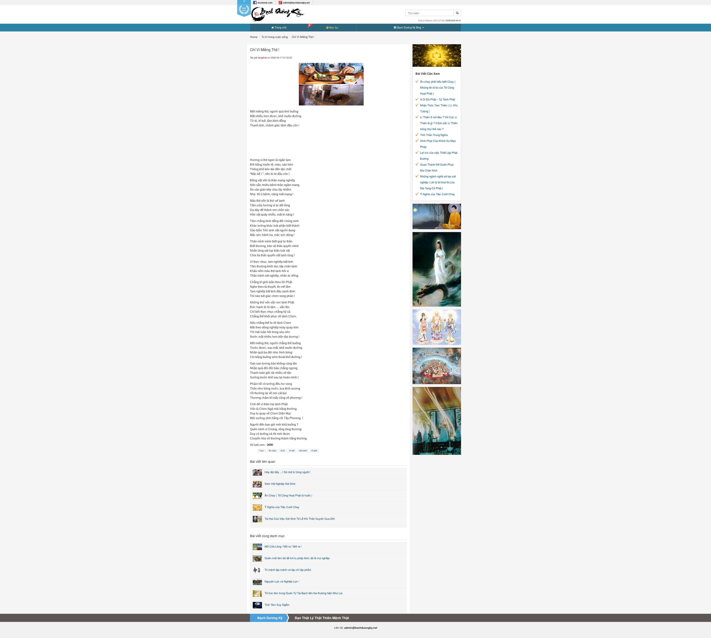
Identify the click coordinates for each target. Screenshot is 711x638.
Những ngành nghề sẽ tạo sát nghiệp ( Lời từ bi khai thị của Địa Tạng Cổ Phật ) (438, 182)
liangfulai (262, 57)
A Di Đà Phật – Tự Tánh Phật (437, 99)
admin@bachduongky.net (296, 2)
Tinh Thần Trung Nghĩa (434, 135)
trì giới (314, 450)
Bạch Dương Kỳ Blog (409, 27)
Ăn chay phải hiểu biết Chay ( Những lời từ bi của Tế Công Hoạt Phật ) (437, 87)
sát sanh (303, 450)
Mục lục (333, 27)
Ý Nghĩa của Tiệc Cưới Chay (437, 194)
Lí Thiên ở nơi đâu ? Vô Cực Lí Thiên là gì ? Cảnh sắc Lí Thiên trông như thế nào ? (439, 123)
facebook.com (265, 2)
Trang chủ (280, 27)
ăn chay (272, 450)
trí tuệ (291, 450)
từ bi (283, 450)
